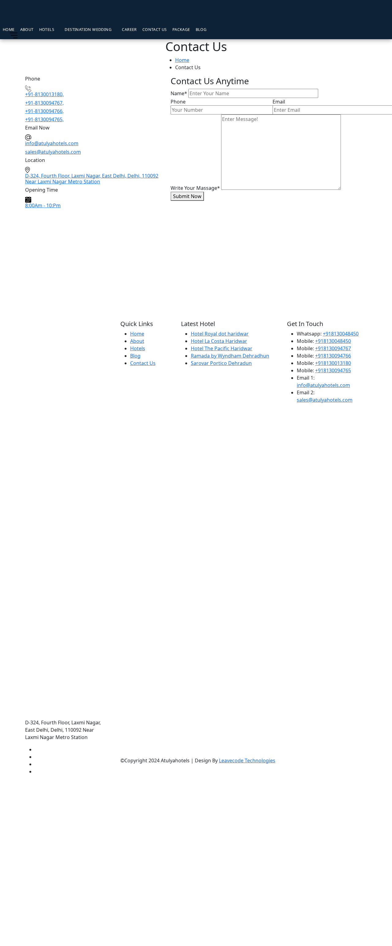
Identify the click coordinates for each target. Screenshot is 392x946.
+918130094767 (333, 348)
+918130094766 (333, 355)
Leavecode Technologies (247, 760)
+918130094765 (333, 370)
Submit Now (187, 196)
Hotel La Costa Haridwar (219, 341)
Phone (178, 101)
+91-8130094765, (44, 119)
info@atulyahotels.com (323, 385)
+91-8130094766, (44, 111)
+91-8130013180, (44, 94)
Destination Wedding (88, 29)
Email (279, 101)
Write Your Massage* (195, 188)
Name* (179, 93)
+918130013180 (333, 363)
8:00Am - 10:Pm (43, 205)
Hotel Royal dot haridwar (220, 333)
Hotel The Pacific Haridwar (221, 348)
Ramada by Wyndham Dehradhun (230, 355)
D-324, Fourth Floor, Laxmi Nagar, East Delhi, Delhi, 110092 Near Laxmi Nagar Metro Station (91, 178)
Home (9, 29)
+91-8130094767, (44, 102)
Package (181, 29)
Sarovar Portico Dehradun (221, 363)
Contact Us (154, 29)
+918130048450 (341, 333)
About (27, 29)
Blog (201, 29)
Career (129, 29)
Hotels (46, 29)
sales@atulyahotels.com (324, 399)
